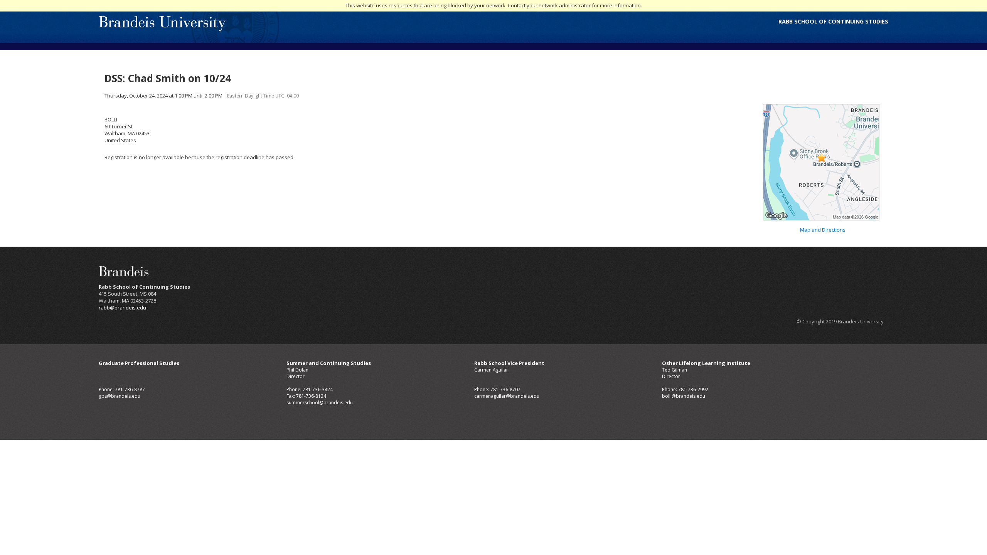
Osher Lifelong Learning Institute (706, 363)
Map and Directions (823, 229)
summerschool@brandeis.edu (319, 402)
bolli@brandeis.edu (683, 396)
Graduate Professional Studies (139, 363)
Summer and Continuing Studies (328, 363)
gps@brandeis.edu (119, 396)
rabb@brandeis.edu (122, 307)
